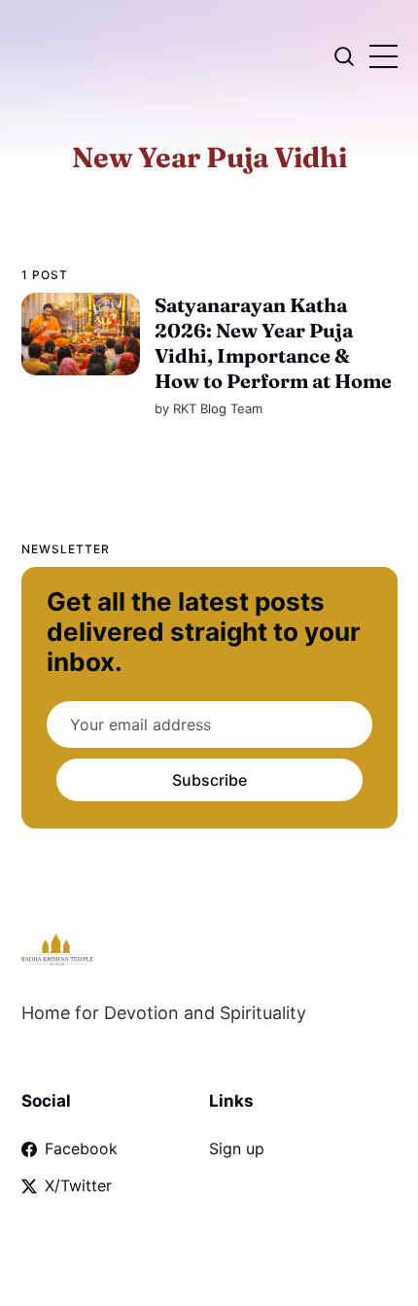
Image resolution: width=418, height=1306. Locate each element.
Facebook (81, 1148)
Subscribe (208, 780)
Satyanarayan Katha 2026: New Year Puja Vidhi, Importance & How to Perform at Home (272, 343)
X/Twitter (78, 1185)
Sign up (236, 1148)
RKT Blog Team (216, 408)
